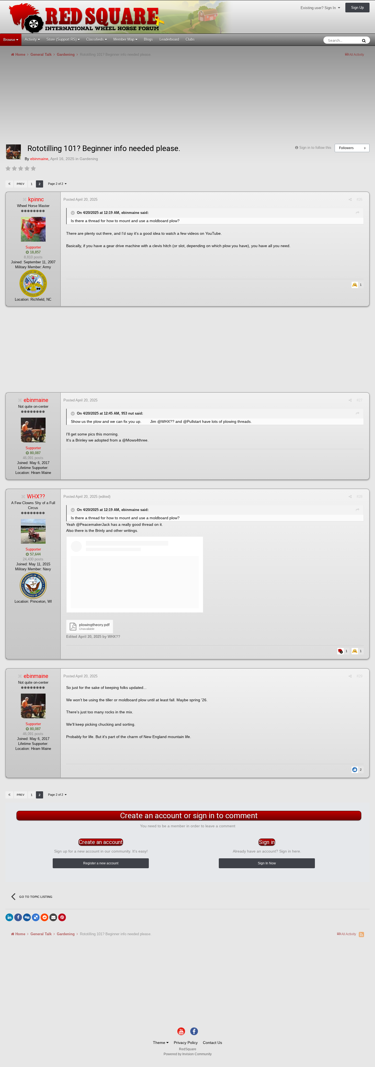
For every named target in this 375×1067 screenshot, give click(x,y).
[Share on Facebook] (18, 917)
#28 (359, 497)
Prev (20, 183)
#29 (359, 676)
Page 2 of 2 (56, 183)
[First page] (9, 184)
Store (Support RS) (62, 39)
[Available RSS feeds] (361, 934)
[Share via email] (53, 917)
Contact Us (212, 1042)
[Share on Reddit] (44, 917)
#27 (359, 400)
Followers (346, 148)
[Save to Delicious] (36, 917)
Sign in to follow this (315, 148)
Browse (9, 40)
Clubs (190, 39)
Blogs (148, 39)
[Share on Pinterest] (62, 917)
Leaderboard (169, 39)
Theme (159, 1042)
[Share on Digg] (27, 917)
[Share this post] (350, 199)
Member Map (124, 39)
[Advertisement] (105, 102)
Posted (80, 199)
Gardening (89, 159)
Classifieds (95, 39)
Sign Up (357, 7)
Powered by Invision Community (188, 1054)
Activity (31, 39)
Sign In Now (267, 863)
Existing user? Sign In (319, 8)
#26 (359, 199)
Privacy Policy (186, 1042)
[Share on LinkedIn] (9, 917)
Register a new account (100, 863)
